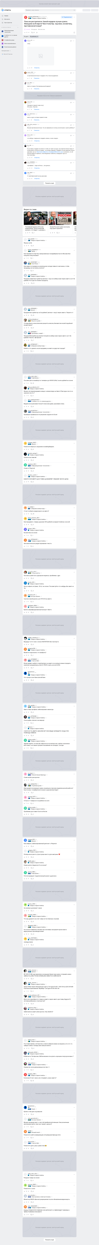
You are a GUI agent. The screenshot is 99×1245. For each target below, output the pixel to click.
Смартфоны (35, 378)
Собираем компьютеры (38, 346)
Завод (33, 251)
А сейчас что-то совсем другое (41, 401)
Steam (33, 1109)
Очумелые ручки (36, 785)
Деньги (33, 310)
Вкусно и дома (35, 321)
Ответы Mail (35, 661)
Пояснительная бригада (38, 775)
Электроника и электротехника (40, 1197)
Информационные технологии (40, 412)
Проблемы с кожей (37, 333)
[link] (36, 223)
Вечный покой (35, 1132)
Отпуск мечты (35, 573)
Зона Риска (34, 263)
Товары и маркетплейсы (39, 18)
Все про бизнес (35, 596)
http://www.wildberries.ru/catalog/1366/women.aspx (50, 152)
